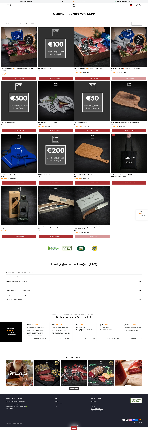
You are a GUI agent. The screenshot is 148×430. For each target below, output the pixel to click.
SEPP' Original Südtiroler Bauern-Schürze (12, 174)
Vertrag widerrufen (97, 410)
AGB (92, 403)
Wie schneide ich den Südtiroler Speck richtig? (18, 290)
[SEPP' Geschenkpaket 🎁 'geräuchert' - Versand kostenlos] (92, 47)
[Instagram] (134, 422)
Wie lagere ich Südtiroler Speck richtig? (16, 295)
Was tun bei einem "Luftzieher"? (14, 299)
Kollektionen (15, 23)
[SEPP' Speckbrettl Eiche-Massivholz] (92, 153)
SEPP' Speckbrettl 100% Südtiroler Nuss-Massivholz (125, 122)
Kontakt (56, 401)
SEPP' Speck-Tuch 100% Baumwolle (47, 122)
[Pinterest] (141, 422)
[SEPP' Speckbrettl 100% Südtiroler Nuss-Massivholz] (129, 101)
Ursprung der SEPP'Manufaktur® (13, 404)
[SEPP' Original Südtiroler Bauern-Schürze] (19, 153)
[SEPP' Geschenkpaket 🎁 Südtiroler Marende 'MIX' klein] (129, 47)
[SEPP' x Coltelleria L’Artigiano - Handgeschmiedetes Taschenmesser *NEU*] (92, 205)
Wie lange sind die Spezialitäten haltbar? (17, 281)
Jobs (56, 406)
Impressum (93, 401)
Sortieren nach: (127, 23)
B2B (56, 404)
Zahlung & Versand (59, 403)
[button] (10, 5)
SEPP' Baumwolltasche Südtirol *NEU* (121, 174)
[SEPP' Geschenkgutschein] (56, 47)
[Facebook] (137, 422)
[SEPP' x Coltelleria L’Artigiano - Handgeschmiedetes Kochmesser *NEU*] (56, 205)
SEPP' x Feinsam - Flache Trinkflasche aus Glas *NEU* (15, 227)
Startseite (8, 23)
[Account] (137, 5)
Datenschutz (94, 404)
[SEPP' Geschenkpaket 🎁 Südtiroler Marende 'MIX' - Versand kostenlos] (19, 47)
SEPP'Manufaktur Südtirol (16, 423)
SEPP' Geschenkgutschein (44, 68)
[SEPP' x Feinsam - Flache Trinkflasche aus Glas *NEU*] (19, 205)
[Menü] (8, 5)
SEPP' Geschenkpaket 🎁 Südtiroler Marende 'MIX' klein (126, 68)
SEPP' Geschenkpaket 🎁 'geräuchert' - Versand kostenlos (89, 68)
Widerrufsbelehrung (95, 408)
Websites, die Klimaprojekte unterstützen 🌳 (16, 406)
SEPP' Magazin (9, 408)
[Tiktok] (139, 422)
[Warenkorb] (140, 5)
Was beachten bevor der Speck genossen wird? (18, 286)
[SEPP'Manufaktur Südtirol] (74, 5)
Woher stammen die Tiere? (13, 276)
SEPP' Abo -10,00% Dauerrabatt (13, 403)
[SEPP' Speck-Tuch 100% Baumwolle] (56, 101)
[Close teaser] (77, 425)
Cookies (93, 406)
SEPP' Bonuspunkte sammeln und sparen (15, 401)
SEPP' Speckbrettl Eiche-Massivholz (83, 174)
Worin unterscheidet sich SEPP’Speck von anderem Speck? (21, 272)
